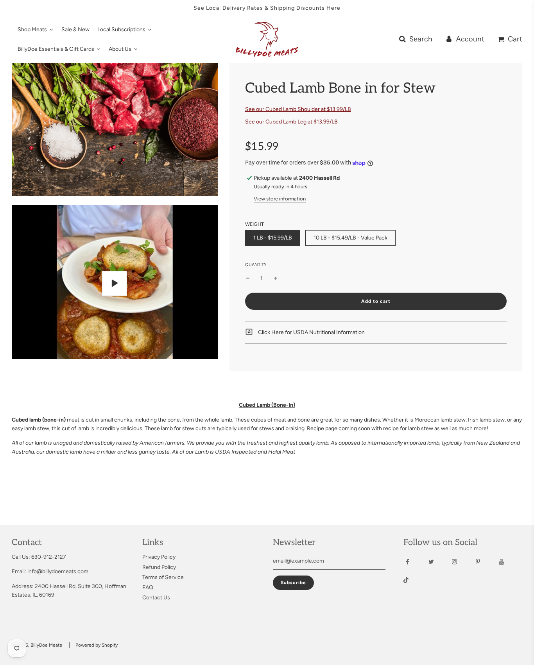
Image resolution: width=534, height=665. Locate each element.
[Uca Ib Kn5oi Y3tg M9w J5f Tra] (508, 562)
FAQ (147, 587)
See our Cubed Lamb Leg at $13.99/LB (291, 121)
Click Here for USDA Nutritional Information (311, 332)
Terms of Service (163, 577)
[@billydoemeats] (413, 581)
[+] (275, 278)
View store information (280, 199)
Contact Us (156, 597)
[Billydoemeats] (414, 562)
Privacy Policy (159, 557)
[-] (248, 278)
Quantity (256, 264)
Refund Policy (159, 567)
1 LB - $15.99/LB (272, 237)
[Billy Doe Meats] (485, 562)
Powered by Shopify (96, 645)
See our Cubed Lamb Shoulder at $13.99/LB (298, 109)
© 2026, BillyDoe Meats (37, 645)
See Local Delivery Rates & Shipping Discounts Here (267, 8)
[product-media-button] (114, 283)
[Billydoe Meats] (461, 562)
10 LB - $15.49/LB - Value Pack (350, 237)
